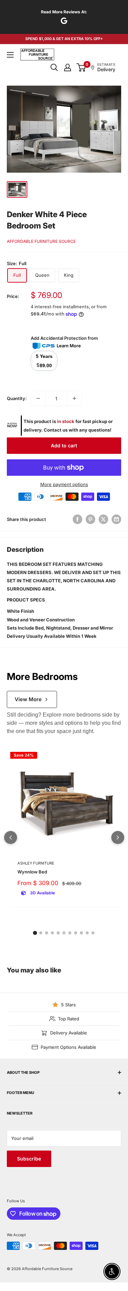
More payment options (64, 484)
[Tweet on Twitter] (103, 519)
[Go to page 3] (46, 932)
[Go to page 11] (93, 932)
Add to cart (64, 445)
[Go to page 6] (64, 932)
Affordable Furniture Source (41, 241)
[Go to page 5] (58, 932)
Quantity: (17, 398)
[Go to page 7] (69, 932)
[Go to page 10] (87, 932)
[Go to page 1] (35, 933)
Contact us (56, 430)
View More (28, 699)
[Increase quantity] (74, 398)
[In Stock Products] (12, 426)
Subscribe (29, 1159)
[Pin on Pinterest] (90, 519)
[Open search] (54, 67)
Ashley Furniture (35, 863)
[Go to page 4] (52, 932)
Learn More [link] (69, 345)
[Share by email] (116, 519)
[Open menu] (10, 55)
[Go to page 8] (75, 932)
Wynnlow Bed (32, 871)
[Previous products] (10, 837)
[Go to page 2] (40, 932)
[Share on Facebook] (77, 519)
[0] (81, 67)
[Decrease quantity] (38, 398)
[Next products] (117, 837)
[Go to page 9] (81, 932)
